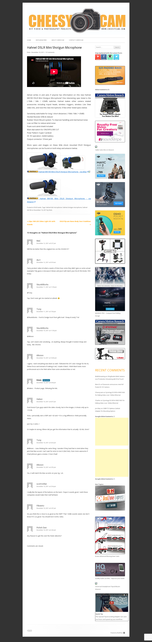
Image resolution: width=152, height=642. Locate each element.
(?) (108, 90)
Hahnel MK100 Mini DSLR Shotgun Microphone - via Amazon (59, 200)
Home (29, 40)
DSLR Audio (37, 207)
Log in (29, 630)
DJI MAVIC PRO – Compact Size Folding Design (107, 314)
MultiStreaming (100, 376)
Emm (28, 52)
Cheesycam (99, 392)
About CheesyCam (58, 40)
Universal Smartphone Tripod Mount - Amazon (108, 587)
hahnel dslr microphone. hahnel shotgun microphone (64, 207)
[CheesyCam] (77, 34)
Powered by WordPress (117, 632)
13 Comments (50, 52)
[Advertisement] (112, 432)
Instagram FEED (41, 40)
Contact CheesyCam (76, 40)
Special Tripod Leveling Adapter (109, 617)
